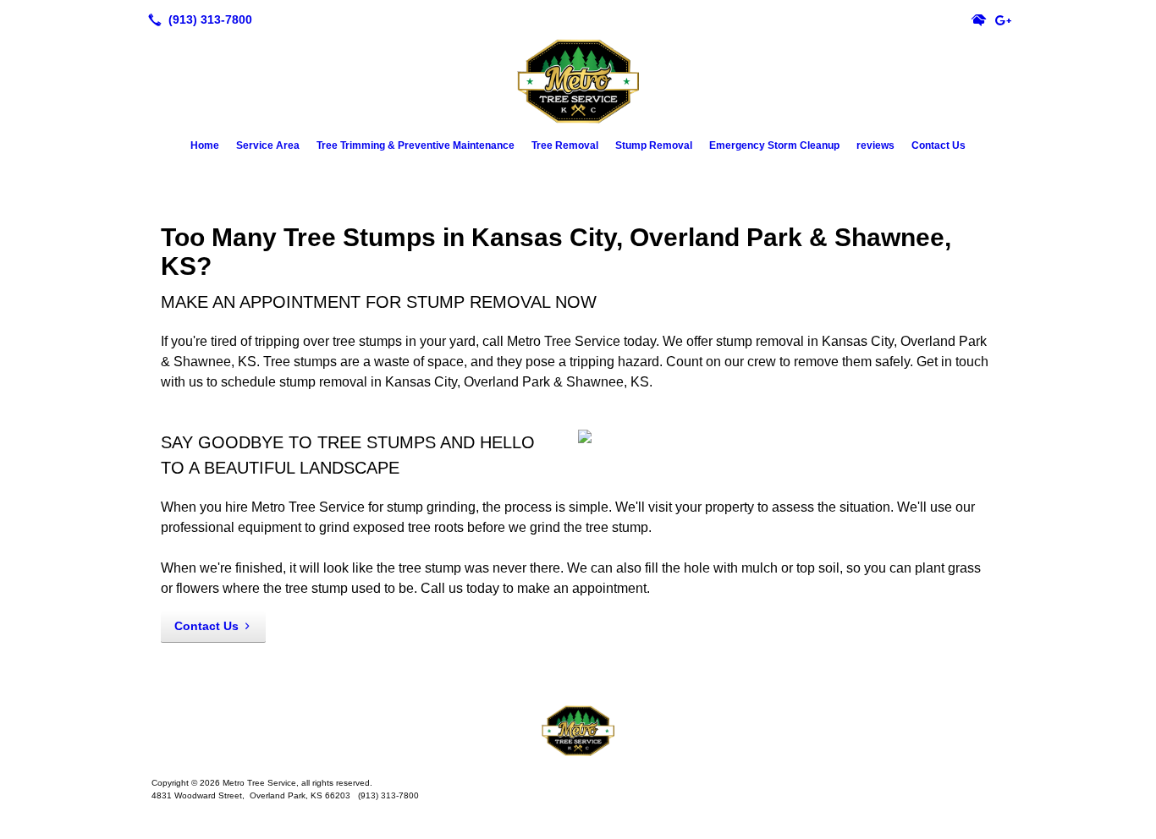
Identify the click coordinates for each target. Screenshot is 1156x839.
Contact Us (938, 145)
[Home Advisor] (979, 19)
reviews (875, 145)
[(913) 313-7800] (196, 19)
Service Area (268, 145)
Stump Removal (653, 145)
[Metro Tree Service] (578, 730)
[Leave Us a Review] (1003, 19)
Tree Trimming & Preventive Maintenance (416, 145)
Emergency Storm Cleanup (774, 145)
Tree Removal (564, 145)
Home (204, 145)
